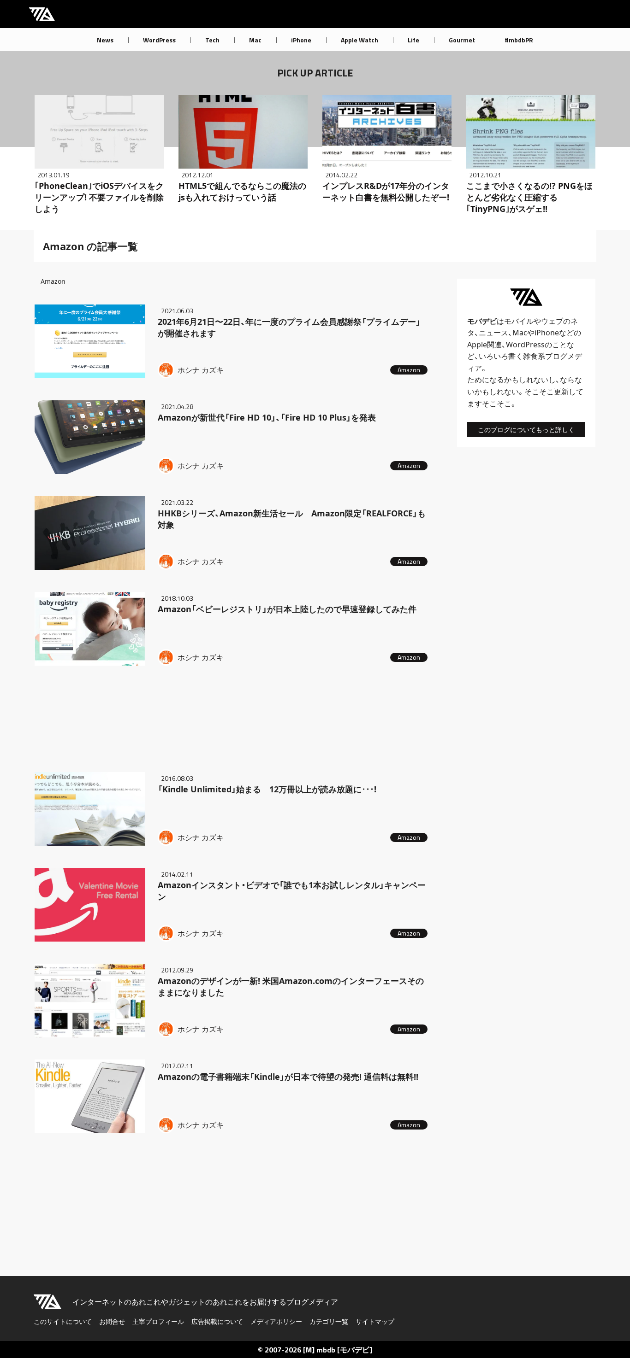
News (105, 40)
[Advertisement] (232, 717)
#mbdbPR (519, 40)
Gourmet (462, 40)
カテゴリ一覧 (328, 1321)
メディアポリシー (276, 1321)
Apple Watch (359, 40)
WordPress (159, 40)
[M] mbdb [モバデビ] (337, 1349)
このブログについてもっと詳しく (526, 429)
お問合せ (112, 1321)
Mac (255, 40)
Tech (212, 40)
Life (413, 40)
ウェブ (552, 321)
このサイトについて (63, 1321)
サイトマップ (375, 1321)
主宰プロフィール (158, 1321)
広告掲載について (217, 1321)
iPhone (301, 40)
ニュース (493, 333)
